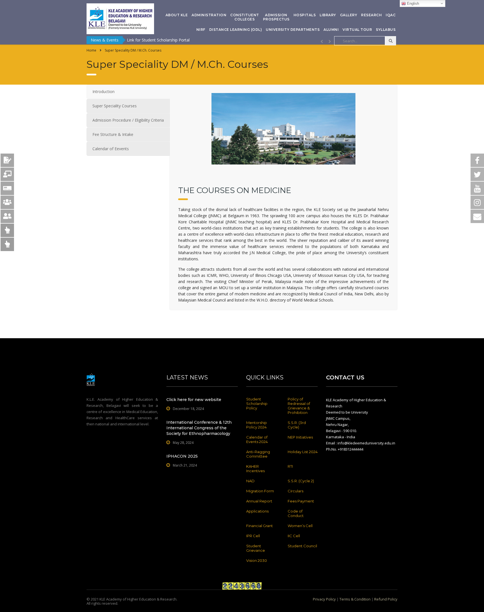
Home (91, 50)
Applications (257, 511)
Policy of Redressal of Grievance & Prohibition (299, 406)
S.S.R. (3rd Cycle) (297, 424)
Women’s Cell (300, 525)
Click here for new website (193, 399)
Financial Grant (259, 525)
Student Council (302, 546)
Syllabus (385, 29)
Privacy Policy (324, 599)
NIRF (200, 29)
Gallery (348, 15)
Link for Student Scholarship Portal (158, 40)
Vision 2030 (256, 560)
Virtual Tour (357, 29)
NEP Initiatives (300, 437)
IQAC (390, 15)
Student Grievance (255, 548)
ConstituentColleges (244, 17)
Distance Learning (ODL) (235, 29)
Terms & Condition (355, 599)
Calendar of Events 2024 (257, 439)
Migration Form (260, 491)
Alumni (331, 29)
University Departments (293, 29)
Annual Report (259, 501)
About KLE (177, 15)
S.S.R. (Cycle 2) (301, 481)
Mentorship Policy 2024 (256, 424)
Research (371, 15)
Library (328, 15)
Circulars (295, 491)
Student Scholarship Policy (256, 403)
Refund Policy (385, 599)
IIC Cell (294, 536)
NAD (250, 481)
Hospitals (305, 15)
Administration (209, 15)
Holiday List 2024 (303, 451)
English (412, 3)
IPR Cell (253, 536)
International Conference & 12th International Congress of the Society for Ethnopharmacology (199, 428)
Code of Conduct (296, 513)
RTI (290, 466)
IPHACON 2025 (182, 456)
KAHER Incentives (255, 468)
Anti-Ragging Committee (258, 453)
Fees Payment (301, 501)
